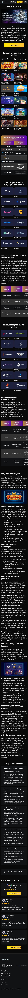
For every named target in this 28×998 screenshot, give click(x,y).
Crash (17, 59)
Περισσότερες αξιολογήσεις (14, 947)
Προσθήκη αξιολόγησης (14, 893)
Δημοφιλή (3, 59)
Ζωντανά (11, 59)
